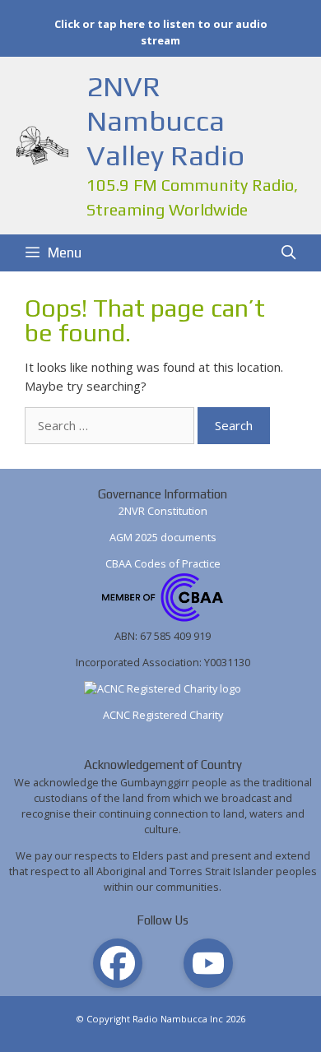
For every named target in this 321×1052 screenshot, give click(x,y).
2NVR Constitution (163, 510)
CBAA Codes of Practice (163, 563)
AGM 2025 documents (162, 537)
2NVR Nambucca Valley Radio (165, 120)
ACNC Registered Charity (163, 714)
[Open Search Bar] (288, 252)
